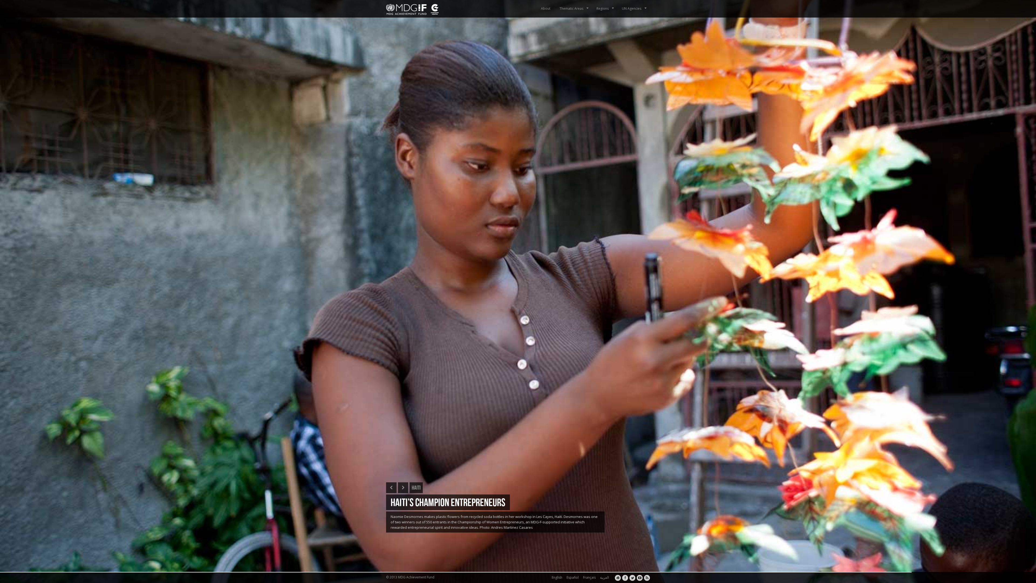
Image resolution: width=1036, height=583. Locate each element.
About (545, 8)
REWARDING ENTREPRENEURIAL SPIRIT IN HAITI (465, 502)
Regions (603, 8)
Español (572, 577)
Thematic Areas (571, 8)
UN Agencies (631, 8)
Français (588, 577)
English (556, 577)
